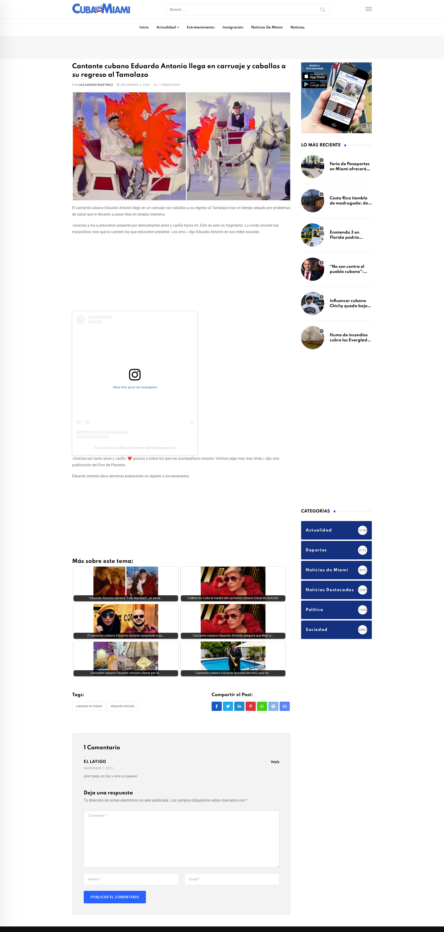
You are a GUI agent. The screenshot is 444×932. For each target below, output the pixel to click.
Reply (275, 762)
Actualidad (166, 27)
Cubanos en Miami (89, 706)
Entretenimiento (201, 27)
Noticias (297, 27)
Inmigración (232, 27)
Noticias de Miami (267, 27)
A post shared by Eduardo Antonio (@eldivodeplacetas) (135, 448)
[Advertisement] (181, 272)
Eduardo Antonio (123, 706)
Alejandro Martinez (96, 84)
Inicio (144, 27)
